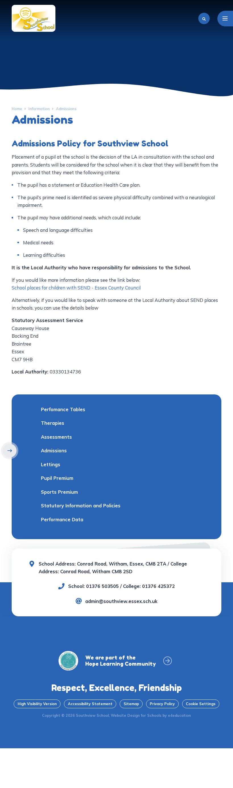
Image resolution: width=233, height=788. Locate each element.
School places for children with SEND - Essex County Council (76, 288)
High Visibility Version (37, 703)
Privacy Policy (162, 703)
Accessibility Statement (90, 703)
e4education (179, 715)
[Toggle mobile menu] (225, 18)
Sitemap (131, 703)
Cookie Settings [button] (200, 703)
